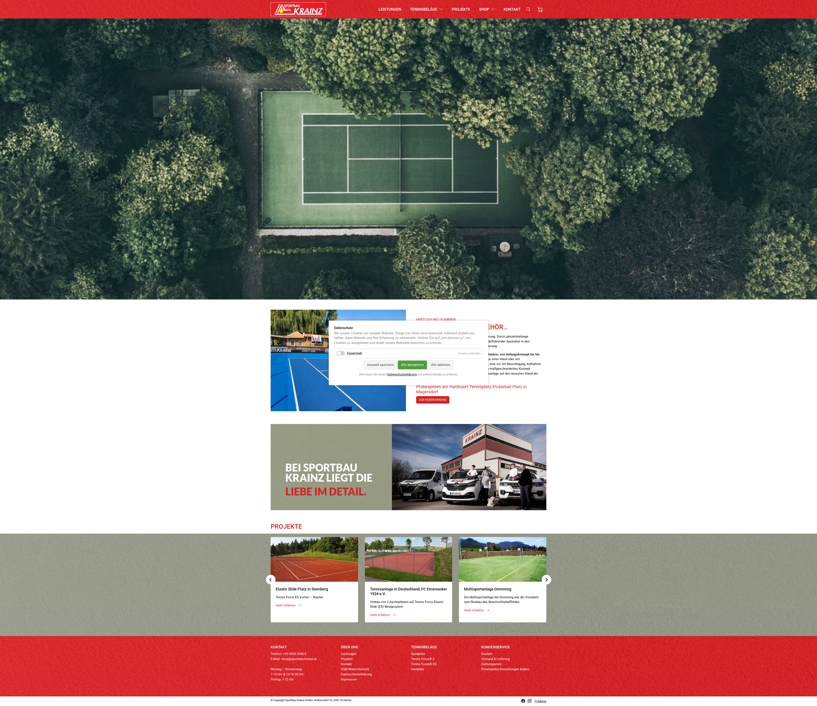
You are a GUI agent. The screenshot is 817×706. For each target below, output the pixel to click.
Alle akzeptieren (412, 365)
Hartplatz (417, 669)
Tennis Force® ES (424, 664)
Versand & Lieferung (495, 659)
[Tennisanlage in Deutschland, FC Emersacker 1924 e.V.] (408, 559)
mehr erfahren (286, 605)
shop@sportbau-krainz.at (299, 659)
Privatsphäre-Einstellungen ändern (505, 669)
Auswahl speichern (380, 365)
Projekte (461, 9)
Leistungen (390, 9)
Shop (484, 9)
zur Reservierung (433, 399)
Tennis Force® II (422, 659)
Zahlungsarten (491, 664)
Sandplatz (418, 654)
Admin (541, 701)
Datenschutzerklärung (356, 674)
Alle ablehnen (440, 365)
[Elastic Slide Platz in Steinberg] (314, 559)
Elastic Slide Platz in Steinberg (302, 589)
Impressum (349, 679)
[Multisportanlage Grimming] (502, 559)
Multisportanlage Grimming (487, 589)
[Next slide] (546, 579)
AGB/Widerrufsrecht (355, 669)
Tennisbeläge (424, 9)
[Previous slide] (271, 579)
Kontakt (512, 9)
